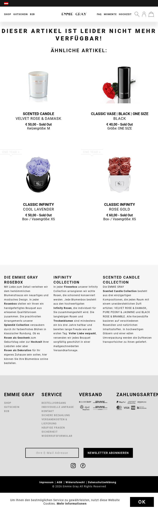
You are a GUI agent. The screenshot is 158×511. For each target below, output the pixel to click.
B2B (6, 411)
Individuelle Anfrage (58, 407)
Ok (142, 502)
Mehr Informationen (72, 503)
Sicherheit (50, 431)
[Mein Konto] (144, 14)
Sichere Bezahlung (56, 415)
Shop (7, 402)
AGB (60, 482)
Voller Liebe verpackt (82, 333)
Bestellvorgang (54, 402)
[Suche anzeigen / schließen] (137, 14)
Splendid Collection (16, 324)
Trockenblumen (63, 320)
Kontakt (48, 411)
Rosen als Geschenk (17, 337)
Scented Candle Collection (120, 291)
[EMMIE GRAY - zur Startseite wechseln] (74, 14)
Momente (110, 14)
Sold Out (38, 136)
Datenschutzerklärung (102, 482)
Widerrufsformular (57, 435)
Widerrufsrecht (76, 482)
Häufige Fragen (53, 427)
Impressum (46, 482)
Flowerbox (70, 286)
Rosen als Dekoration (17, 350)
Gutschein (11, 407)
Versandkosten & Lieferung (54, 421)
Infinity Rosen (62, 308)
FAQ (99, 14)
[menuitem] (8, 3)
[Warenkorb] (151, 14)
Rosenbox (10, 303)
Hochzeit (125, 14)
